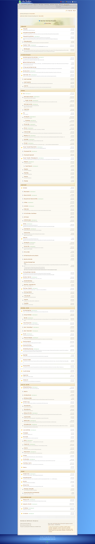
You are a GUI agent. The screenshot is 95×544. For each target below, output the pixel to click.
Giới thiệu (41, 536)
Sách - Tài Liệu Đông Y (28, 327)
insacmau (59, 529)
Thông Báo (25, 28)
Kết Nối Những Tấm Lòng (28, 348)
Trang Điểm (26, 303)
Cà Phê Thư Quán (27, 220)
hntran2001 (50, 529)
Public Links (26, 209)
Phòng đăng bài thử (28, 41)
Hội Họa (24, 223)
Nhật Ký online (27, 420)
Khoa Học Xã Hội (26, 365)
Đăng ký (74, 10)
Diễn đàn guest (27, 48)
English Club (25, 375)
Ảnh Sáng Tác (26, 242)
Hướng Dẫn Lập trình (27, 477)
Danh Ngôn (26, 139)
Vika (72, 530)
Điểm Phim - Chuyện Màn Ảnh (30, 284)
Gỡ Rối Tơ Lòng (26, 401)
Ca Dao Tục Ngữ (27, 131)
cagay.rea (68, 526)
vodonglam (50, 531)
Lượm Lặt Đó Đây (26, 429)
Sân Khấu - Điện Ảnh (27, 277)
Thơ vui (25, 128)
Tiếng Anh (26, 161)
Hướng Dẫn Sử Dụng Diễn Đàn (29, 32)
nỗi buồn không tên (52, 530)
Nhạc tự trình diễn (27, 195)
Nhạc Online (41, 4)
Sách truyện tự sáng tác (28, 96)
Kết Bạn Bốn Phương (27, 387)
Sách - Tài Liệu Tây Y (28, 330)
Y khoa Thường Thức (27, 322)
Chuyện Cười (26, 444)
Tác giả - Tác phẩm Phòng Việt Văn (30, 146)
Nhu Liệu (25, 481)
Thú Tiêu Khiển (26, 459)
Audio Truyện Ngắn (27, 79)
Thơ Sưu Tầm (26, 124)
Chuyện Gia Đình (27, 416)
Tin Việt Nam (25, 508)
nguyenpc (67, 523)
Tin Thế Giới (25, 513)
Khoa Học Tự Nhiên (27, 359)
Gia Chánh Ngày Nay (27, 310)
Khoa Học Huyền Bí (27, 341)
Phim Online (46, 4)
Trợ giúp (45, 536)
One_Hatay (57, 530)
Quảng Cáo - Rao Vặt (27, 504)
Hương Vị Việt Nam (27, 314)
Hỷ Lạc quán (25, 436)
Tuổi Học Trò (25, 379)
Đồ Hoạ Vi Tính (26, 485)
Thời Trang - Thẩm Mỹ (27, 288)
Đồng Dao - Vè (27, 135)
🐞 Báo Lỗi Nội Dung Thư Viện (29, 62)
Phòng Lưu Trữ (26, 499)
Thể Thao (25, 455)
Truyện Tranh (26, 109)
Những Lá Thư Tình (28, 413)
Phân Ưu (24, 467)
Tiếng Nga (26, 180)
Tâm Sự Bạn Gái (27, 405)
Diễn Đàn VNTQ (66, 4)
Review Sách (30, 4)
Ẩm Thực (56, 4)
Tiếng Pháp (26, 172)
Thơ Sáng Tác (26, 116)
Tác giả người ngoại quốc (29, 154)
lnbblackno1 (63, 529)
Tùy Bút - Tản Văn (28, 100)
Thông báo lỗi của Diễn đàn (28, 36)
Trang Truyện (24, 4)
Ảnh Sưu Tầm (26, 246)
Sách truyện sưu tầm (28, 104)
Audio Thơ (26, 85)
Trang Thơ (35, 4)
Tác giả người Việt (27, 151)
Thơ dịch (25, 143)
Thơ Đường (27, 120)
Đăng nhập (70, 10)
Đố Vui (25, 440)
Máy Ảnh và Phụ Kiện (28, 259)
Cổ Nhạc (25, 202)
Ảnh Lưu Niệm (27, 251)
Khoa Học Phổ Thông (27, 345)
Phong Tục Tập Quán (28, 337)
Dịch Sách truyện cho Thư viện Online (30, 57)
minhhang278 (68, 529)
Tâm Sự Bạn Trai (27, 409)
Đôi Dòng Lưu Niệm (28, 398)
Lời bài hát (26, 206)
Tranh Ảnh (52, 4)
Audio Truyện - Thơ (27, 74)
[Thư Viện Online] (26, 2)
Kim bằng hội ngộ (27, 395)
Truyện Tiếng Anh (28, 166)
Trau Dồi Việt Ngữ (26, 371)
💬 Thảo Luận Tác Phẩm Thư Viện (29, 67)
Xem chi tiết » (32, 13)
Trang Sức (26, 299)
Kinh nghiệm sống (27, 424)
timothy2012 (63, 530)
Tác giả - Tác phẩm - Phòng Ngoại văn (30, 157)
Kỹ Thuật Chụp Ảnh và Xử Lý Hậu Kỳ (31, 255)
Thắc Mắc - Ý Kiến (26, 45)
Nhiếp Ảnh (25, 237)
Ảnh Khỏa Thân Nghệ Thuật (29, 262)
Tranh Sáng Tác (27, 228)
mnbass (71, 529)
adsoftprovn (62, 526)
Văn (24, 93)
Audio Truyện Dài (27, 82)
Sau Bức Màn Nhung (28, 280)
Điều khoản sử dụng (51, 536)
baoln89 (65, 526)
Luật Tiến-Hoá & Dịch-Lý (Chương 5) (58, 523)
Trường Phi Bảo (68, 530)
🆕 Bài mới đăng (47, 23)
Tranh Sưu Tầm (27, 232)
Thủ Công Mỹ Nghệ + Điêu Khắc (29, 272)
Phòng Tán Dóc (27, 451)
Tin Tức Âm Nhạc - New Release (30, 213)
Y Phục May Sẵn (27, 295)
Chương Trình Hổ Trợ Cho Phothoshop (31, 492)
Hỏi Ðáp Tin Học (26, 473)
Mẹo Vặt (25, 317)
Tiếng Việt (61, 4)
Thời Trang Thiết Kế (28, 292)
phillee (60, 530)
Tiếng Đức (26, 169)
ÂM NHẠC (25, 187)
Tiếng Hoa (26, 176)
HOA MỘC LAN (55, 529)
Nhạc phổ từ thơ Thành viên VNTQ (30, 198)
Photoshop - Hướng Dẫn (28, 488)
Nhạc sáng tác (26, 191)
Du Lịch (24, 333)
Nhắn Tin (25, 391)
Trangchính (20, 4)
